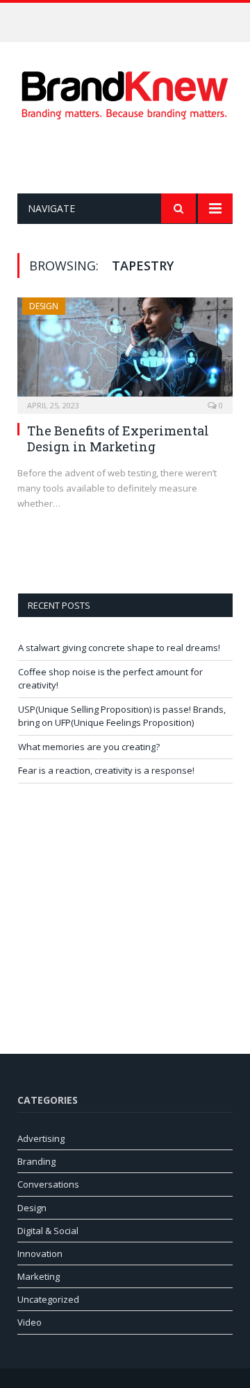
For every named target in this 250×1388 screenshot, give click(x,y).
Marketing (38, 1276)
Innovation (39, 1253)
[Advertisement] (133, 156)
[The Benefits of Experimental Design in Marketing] (125, 351)
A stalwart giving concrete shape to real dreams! (119, 647)
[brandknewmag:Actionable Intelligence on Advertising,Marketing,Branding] (125, 92)
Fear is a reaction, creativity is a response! (106, 770)
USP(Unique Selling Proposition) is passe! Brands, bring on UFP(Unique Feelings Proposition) (122, 716)
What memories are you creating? (89, 746)
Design (43, 306)
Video (29, 1322)
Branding (36, 1161)
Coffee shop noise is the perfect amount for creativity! (128, 17)
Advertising (41, 1138)
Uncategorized (48, 1299)
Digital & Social (47, 1230)
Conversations (48, 1184)
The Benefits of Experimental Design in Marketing (118, 438)
